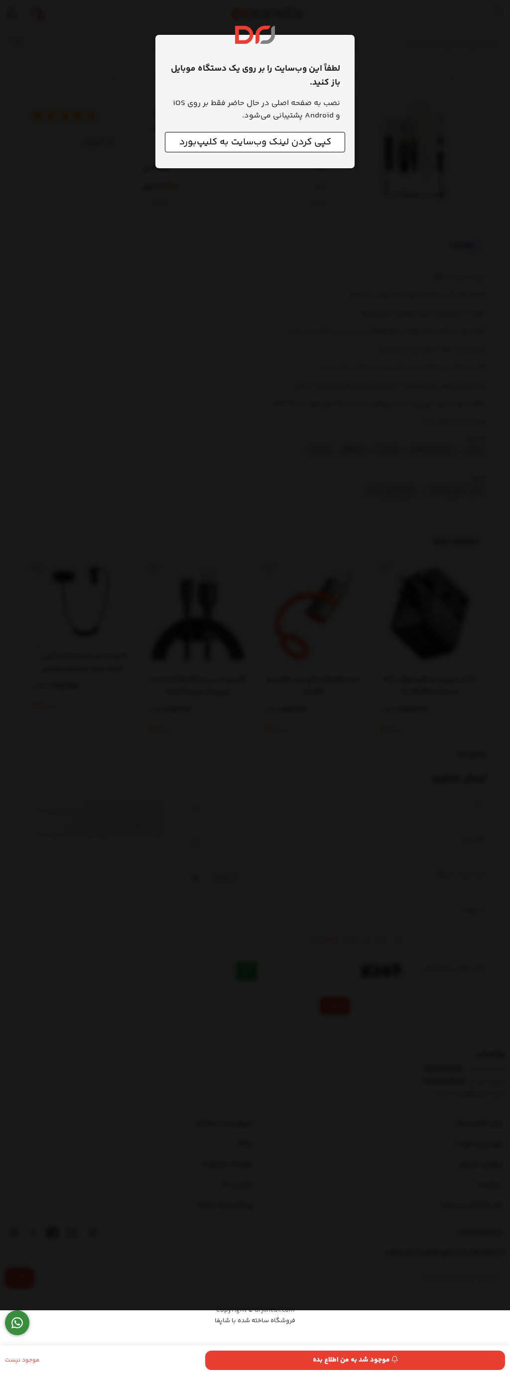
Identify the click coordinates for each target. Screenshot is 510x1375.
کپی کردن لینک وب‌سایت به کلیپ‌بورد (255, 142)
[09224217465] (17, 1323)
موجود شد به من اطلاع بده (352, 1360)
